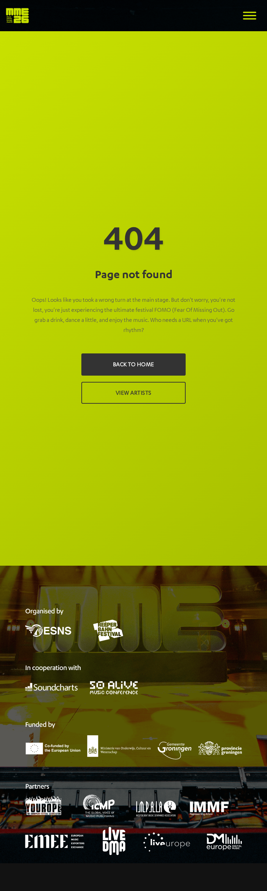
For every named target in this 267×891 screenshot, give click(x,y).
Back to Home (133, 364)
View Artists (134, 392)
